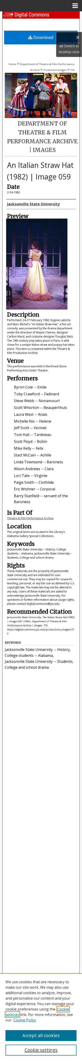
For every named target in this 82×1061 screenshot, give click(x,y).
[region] (41, 1017)
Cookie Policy (24, 1020)
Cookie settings (41, 1050)
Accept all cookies (41, 1035)
